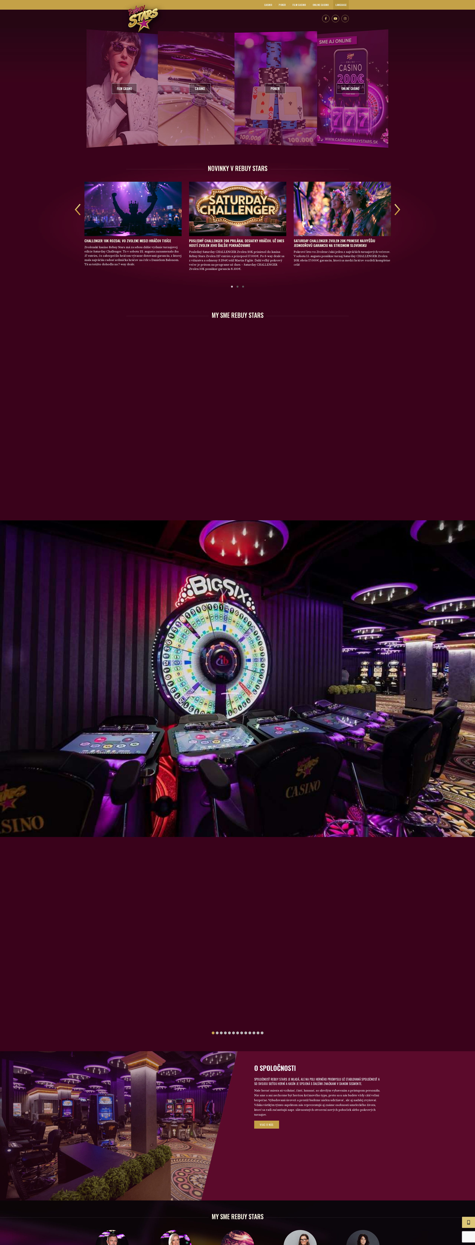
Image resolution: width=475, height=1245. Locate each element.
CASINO (268, 5)
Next (397, 209)
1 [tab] (232, 287)
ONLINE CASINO (321, 5)
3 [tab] (243, 287)
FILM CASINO (299, 5)
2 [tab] (237, 287)
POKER (282, 5)
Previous (78, 209)
